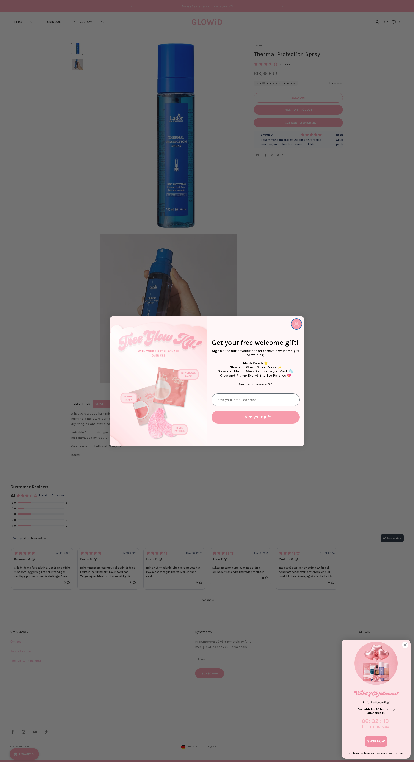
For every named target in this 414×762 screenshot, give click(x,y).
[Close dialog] (296, 324)
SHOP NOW (376, 741)
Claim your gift (255, 417)
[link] (376, 663)
